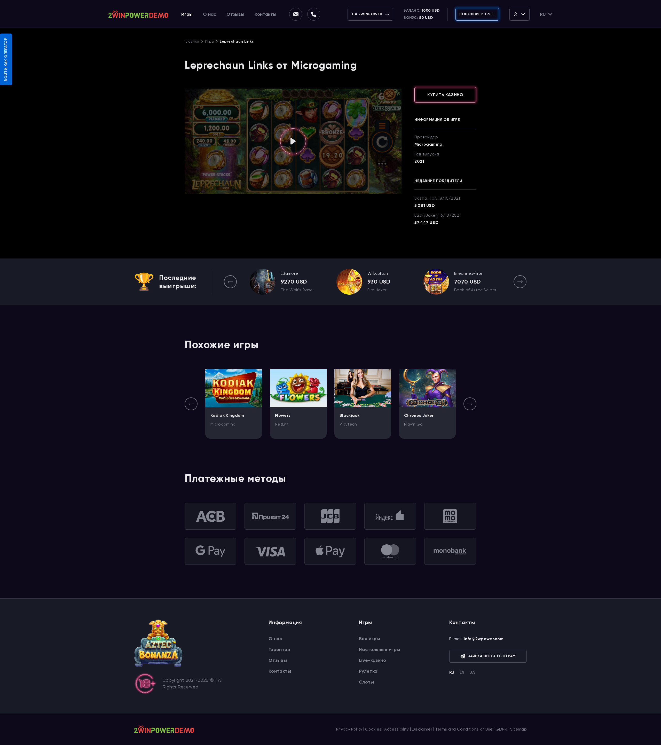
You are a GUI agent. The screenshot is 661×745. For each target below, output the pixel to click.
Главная (192, 41)
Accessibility (396, 729)
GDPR (501, 729)
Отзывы (235, 14)
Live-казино (372, 660)
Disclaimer (422, 729)
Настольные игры (379, 649)
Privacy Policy (349, 729)
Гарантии (279, 649)
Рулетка (368, 671)
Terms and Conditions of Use (464, 729)
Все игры (369, 638)
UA (472, 672)
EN (462, 672)
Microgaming (428, 144)
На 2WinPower (367, 14)
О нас (209, 14)
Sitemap (518, 729)
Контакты (265, 14)
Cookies (373, 729)
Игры (187, 14)
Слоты (366, 682)
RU (451, 672)
